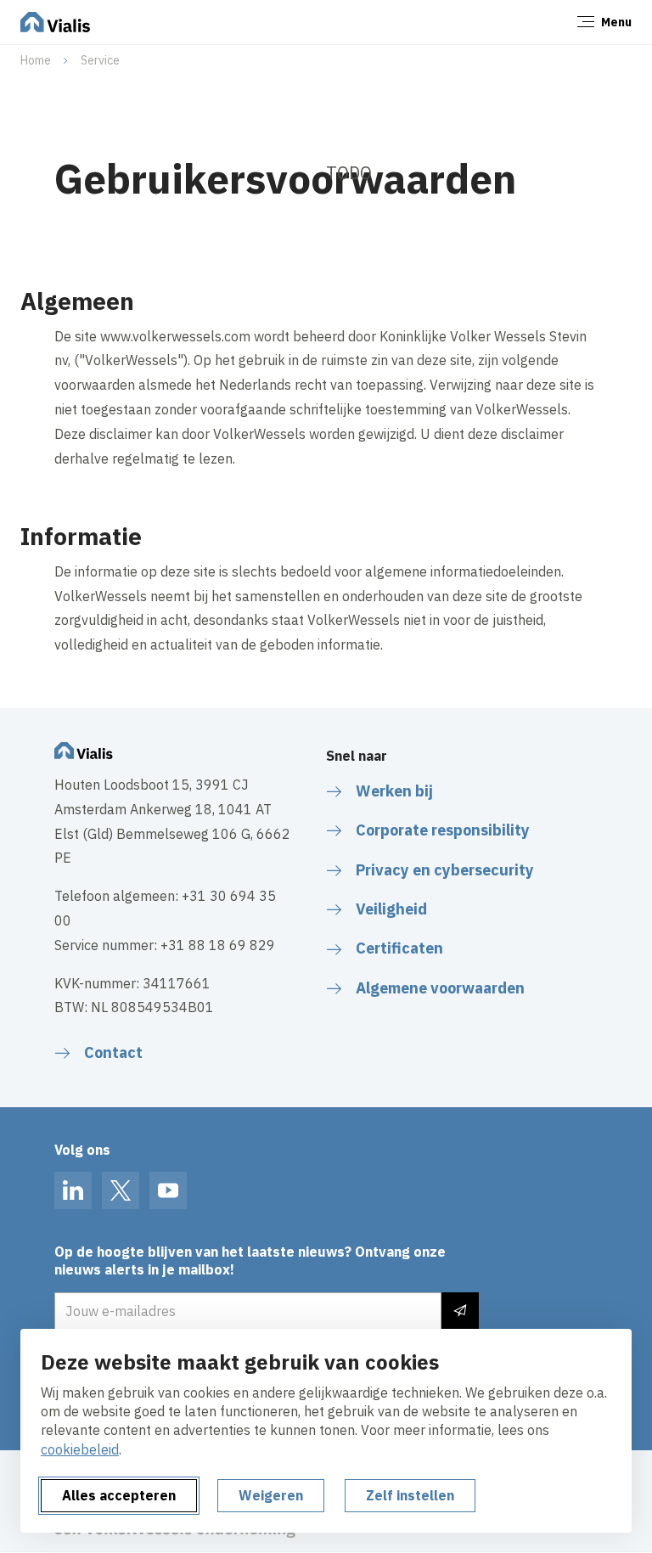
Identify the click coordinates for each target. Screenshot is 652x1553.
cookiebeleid (80, 1449)
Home (35, 60)
